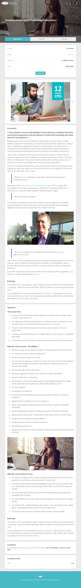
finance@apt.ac (47, 293)
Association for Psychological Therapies (36, 186)
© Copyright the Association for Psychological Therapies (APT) (40, 580)
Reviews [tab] (64, 39)
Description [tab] (17, 39)
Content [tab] (41, 39)
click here (37, 274)
